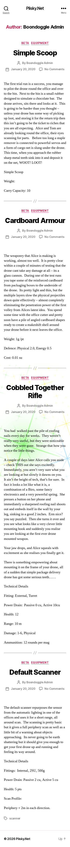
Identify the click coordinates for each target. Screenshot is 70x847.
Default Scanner (35, 672)
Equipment (40, 43)
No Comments (54, 69)
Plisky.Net (35, 8)
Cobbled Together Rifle (35, 391)
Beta (25, 43)
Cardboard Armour (35, 220)
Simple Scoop (35, 53)
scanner (14, 818)
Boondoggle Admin (39, 63)
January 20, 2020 (23, 69)
